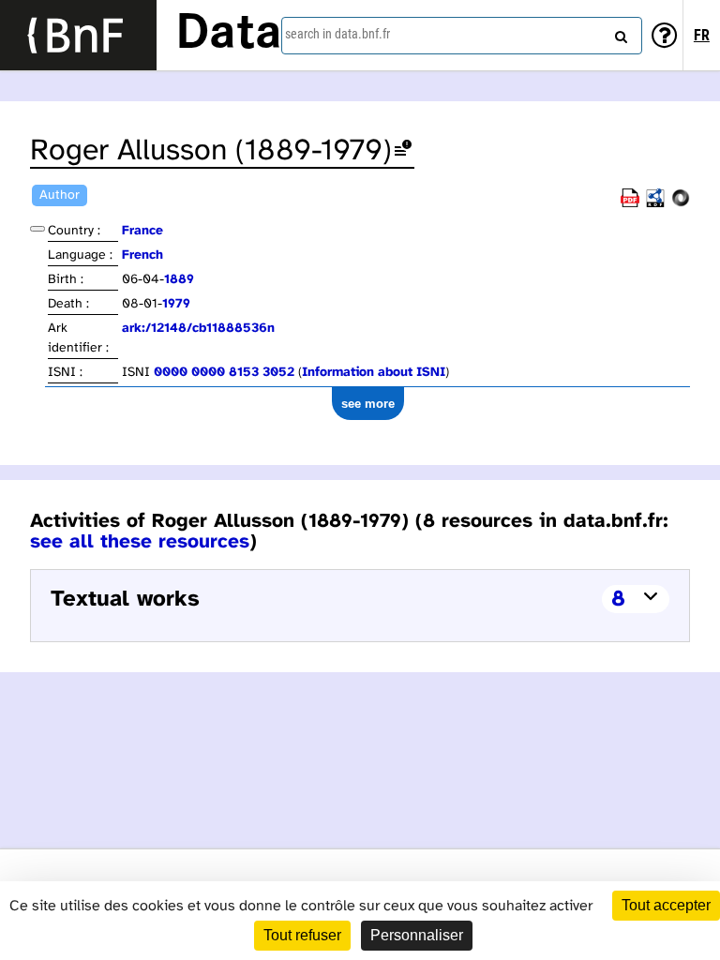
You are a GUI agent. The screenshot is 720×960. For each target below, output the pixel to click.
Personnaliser (416, 935)
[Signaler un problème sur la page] (403, 151)
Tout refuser (302, 935)
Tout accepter (666, 905)
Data (228, 34)
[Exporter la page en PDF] (630, 204)
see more (368, 404)
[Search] (618, 32)
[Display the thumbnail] (37, 229)
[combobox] (461, 35)
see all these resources (139, 542)
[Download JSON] (680, 204)
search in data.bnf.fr (337, 33)
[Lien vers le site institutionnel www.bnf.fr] (78, 35)
